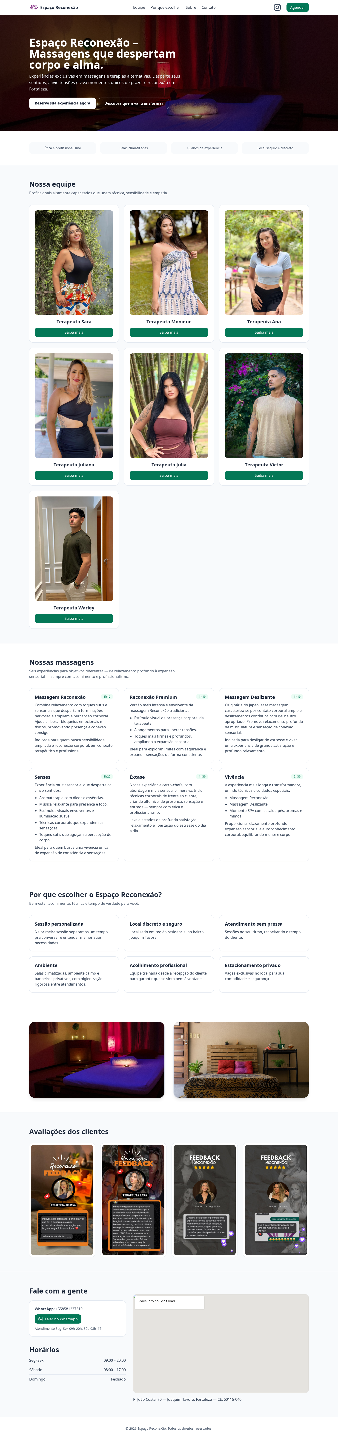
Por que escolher (165, 7)
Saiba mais (74, 332)
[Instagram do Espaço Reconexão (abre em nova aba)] (277, 7)
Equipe (139, 7)
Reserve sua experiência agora (62, 103)
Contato (209, 7)
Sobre (191, 7)
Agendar (297, 7)
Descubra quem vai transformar (133, 103)
